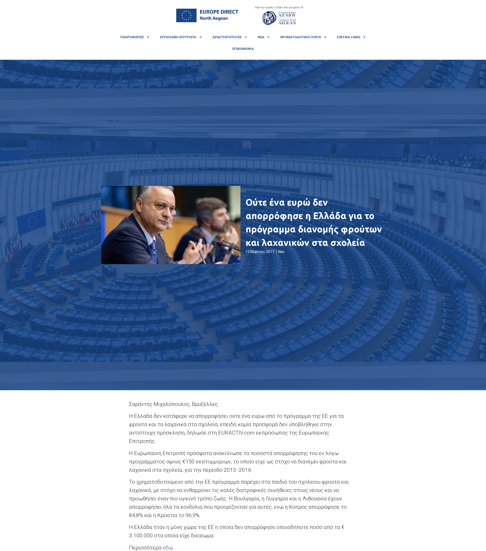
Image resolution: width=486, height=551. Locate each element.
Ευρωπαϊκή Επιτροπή (178, 37)
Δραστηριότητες (227, 37)
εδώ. (168, 548)
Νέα (261, 37)
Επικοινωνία (243, 49)
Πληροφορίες (132, 37)
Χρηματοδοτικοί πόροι (300, 37)
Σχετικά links (348, 37)
